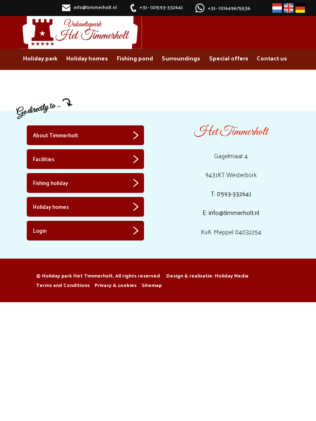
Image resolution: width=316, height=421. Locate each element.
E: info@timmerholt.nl (230, 212)
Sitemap (152, 284)
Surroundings (181, 58)
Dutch (277, 8)
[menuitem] (40, 59)
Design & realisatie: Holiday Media (207, 275)
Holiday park (40, 58)
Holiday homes (87, 58)
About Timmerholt (55, 135)
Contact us (272, 58)
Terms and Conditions (63, 284)
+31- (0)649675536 (229, 7)
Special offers (228, 58)
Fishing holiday (50, 182)
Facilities (43, 159)
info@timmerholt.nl (94, 8)
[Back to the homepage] (80, 32)
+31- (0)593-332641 (161, 8)
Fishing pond (135, 58)
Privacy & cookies (116, 284)
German (300, 8)
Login (39, 230)
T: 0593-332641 (231, 193)
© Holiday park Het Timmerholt (98, 275)
